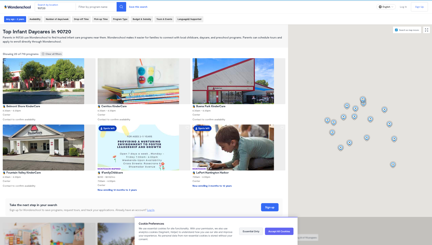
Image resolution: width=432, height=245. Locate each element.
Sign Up (419, 6)
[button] (349, 143)
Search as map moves (409, 30)
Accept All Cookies (279, 231)
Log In (403, 6)
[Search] (121, 7)
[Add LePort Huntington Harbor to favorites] (282, 128)
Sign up (269, 207)
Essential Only (251, 231)
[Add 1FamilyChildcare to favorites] (187, 128)
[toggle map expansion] (426, 30)
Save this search (138, 6)
